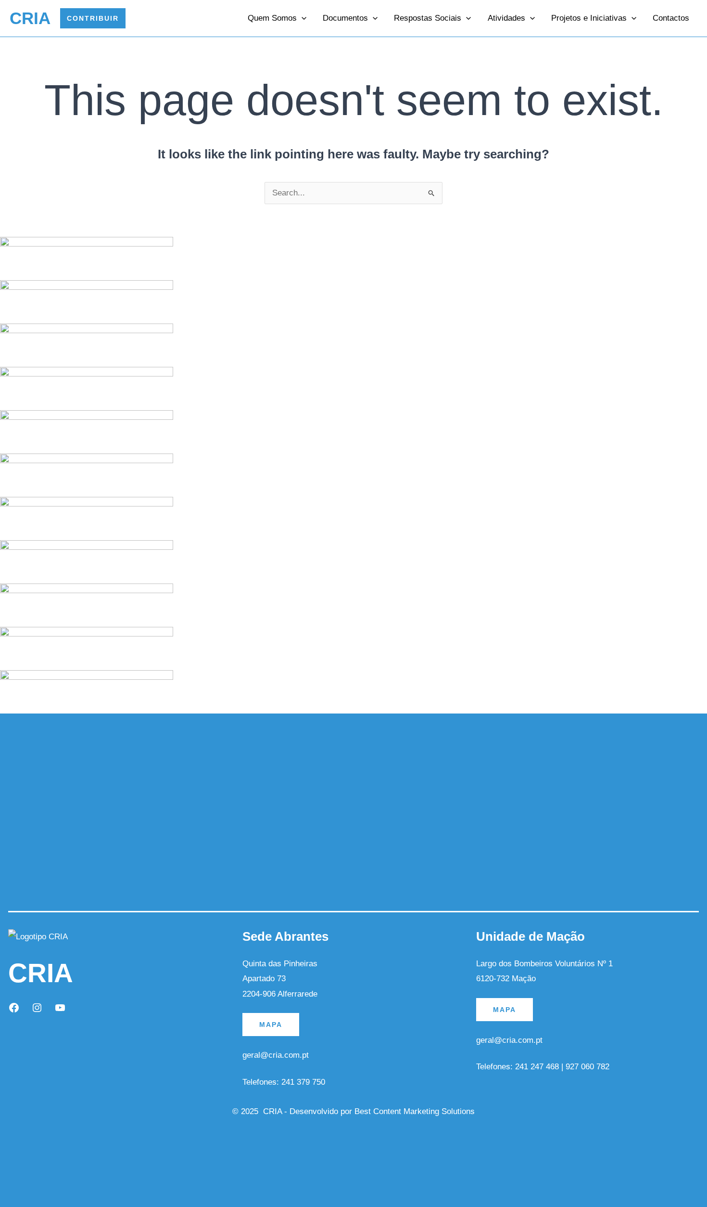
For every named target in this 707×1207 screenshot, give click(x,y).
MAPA (270, 1024)
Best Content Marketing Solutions (414, 1111)
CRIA (30, 18)
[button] (93, 18)
